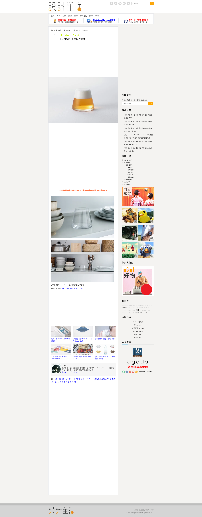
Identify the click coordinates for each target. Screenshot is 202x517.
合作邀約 (83, 16)
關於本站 (150, 371)
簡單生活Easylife (138, 328)
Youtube (120, 3)
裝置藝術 (131, 172)
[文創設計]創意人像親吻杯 (105, 339)
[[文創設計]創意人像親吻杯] (105, 331)
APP (140, 312)
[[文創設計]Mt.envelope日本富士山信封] (83, 331)
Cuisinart (135, 307)
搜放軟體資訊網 (138, 331)
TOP (123, 372)
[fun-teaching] (138, 296)
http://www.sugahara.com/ (72, 288)
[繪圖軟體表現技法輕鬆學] (101, 20)
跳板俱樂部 (138, 334)
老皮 (53, 35)
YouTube (133, 372)
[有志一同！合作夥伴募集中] (136, 20)
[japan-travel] (138, 206)
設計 (76, 16)
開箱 (70, 16)
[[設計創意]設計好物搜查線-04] (83, 349)
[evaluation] (130, 240)
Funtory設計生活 (65, 6)
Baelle (133, 310)
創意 (82, 379)
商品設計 (98, 379)
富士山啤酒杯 (106, 379)
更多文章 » (73, 372)
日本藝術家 (69, 379)
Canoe (133, 305)
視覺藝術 (129, 179)
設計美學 (127, 182)
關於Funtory (94, 16)
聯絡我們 (136, 372)
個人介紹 (65, 372)
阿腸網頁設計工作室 (147, 510)
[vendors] (145, 240)
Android (145, 312)
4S (131, 307)
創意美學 (127, 162)
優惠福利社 (138, 325)
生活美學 (127, 184)
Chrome (151, 305)
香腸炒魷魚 (138, 337)
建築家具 (131, 177)
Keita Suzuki (89, 379)
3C (137, 310)
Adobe (125, 307)
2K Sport (142, 310)
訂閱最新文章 (128, 3)
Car (129, 307)
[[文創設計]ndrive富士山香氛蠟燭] (61, 331)
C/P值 (146, 305)
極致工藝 (131, 174)
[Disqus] (83, 412)
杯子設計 (77, 379)
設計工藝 (129, 165)
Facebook (127, 372)
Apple (129, 312)
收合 (130, 160)
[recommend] (130, 223)
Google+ (115, 3)
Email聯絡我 (124, 3)
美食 (58, 16)
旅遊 (52, 16)
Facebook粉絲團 (111, 3)
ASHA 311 (141, 305)
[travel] (145, 223)
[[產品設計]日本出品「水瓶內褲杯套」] (105, 349)
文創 (61, 382)
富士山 (57, 382)
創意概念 (131, 170)
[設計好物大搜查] (66, 20)
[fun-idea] (145, 257)
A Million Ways (126, 305)
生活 (64, 16)
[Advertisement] (83, 58)
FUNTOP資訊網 (137, 322)
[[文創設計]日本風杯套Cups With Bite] (61, 349)
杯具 (65, 382)
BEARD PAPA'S (126, 310)
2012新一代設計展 (144, 307)
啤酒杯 (74, 382)
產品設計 (61, 379)
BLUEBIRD (134, 312)
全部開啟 (125, 160)
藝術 (69, 382)
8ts (137, 305)
